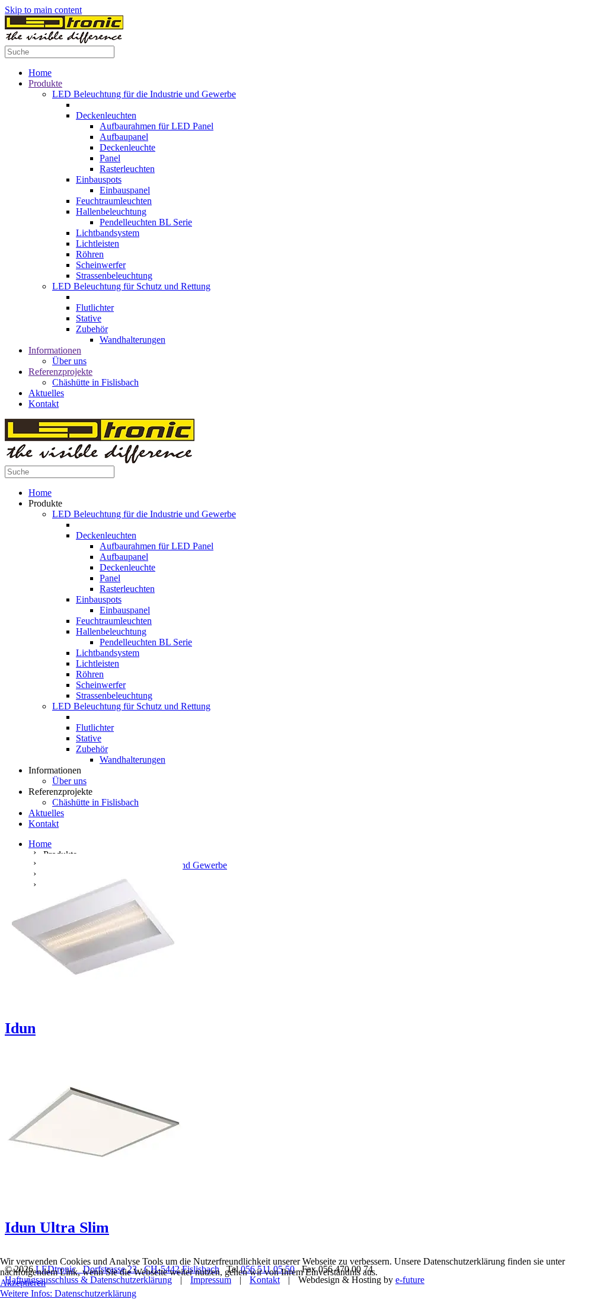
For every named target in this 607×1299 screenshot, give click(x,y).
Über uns (69, 361)
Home (40, 73)
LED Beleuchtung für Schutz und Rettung (131, 286)
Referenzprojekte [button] (60, 792)
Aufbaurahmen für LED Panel (156, 126)
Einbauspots (99, 179)
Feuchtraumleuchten (114, 201)
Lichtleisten (97, 243)
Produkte (45, 83)
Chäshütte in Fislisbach (95, 382)
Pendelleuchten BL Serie (146, 222)
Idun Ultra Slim (57, 1227)
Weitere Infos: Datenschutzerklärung (68, 1293)
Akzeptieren (23, 1283)
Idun (20, 1028)
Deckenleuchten (106, 115)
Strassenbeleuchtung (114, 275)
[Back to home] (64, 40)
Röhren (90, 254)
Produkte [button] (45, 503)
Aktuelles (46, 393)
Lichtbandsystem (107, 233)
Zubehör (92, 329)
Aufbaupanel (124, 137)
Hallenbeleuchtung (111, 211)
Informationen (54, 350)
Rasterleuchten (127, 169)
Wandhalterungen (132, 340)
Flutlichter (95, 308)
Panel (110, 158)
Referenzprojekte (60, 372)
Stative (88, 318)
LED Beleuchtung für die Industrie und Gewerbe (144, 94)
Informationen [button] (54, 770)
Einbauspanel (125, 190)
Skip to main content (43, 10)
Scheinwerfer (101, 265)
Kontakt (43, 404)
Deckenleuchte (127, 147)
